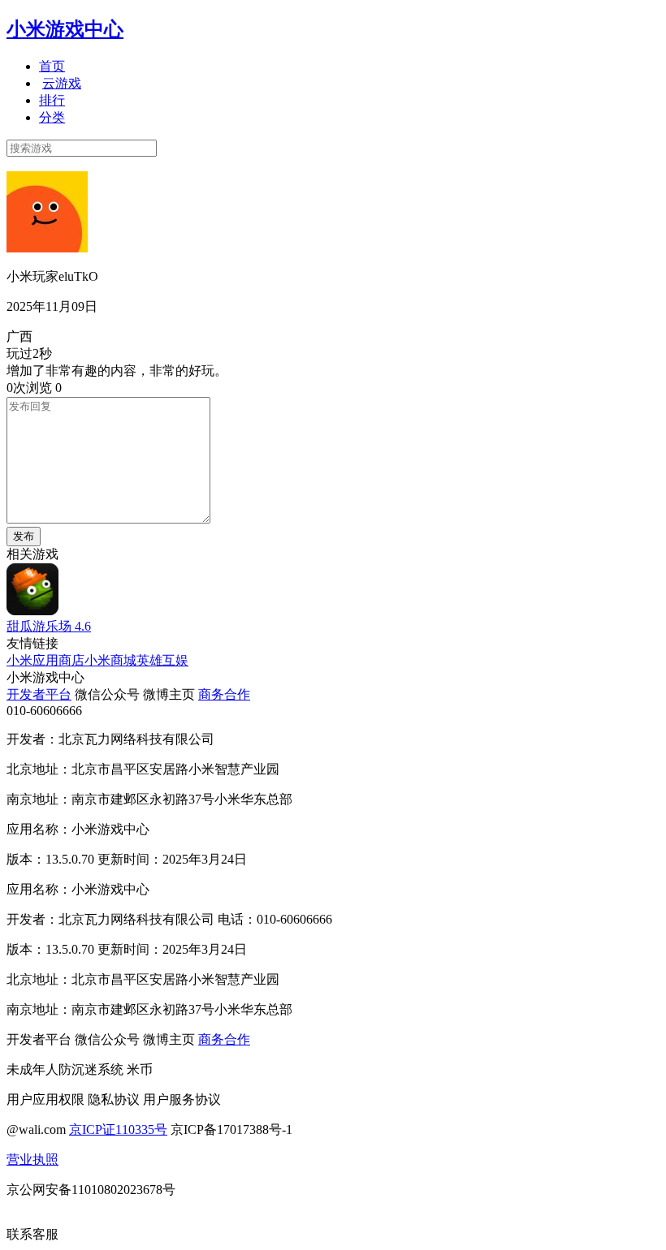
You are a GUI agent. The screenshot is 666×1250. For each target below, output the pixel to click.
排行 (52, 100)
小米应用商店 (45, 660)
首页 (52, 66)
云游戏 (61, 83)
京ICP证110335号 (118, 1129)
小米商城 (110, 660)
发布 (23, 536)
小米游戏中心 (64, 29)
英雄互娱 (162, 660)
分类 (52, 117)
